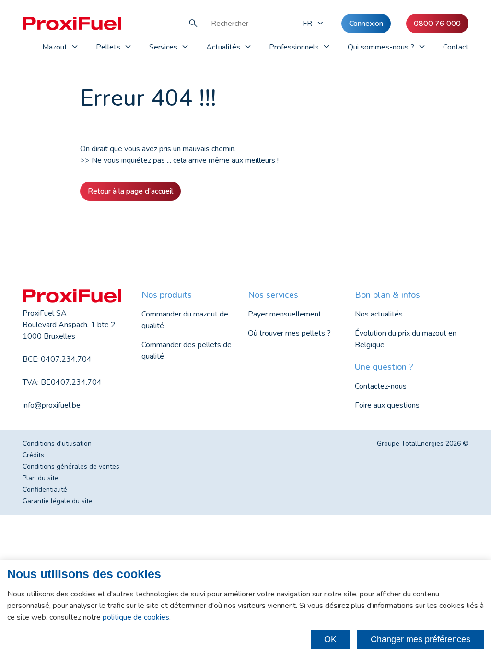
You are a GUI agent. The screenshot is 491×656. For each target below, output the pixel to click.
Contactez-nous (381, 386)
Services (163, 47)
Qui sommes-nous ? (381, 47)
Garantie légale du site (58, 501)
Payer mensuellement (284, 314)
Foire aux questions (387, 405)
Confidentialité (45, 489)
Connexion (366, 23)
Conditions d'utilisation (57, 443)
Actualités (223, 47)
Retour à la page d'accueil (130, 191)
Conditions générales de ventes (71, 466)
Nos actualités (379, 314)
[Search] (193, 23)
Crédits (33, 455)
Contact (455, 47)
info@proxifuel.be (52, 405)
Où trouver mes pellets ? (289, 333)
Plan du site (40, 478)
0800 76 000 (437, 23)
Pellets (108, 47)
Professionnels (294, 47)
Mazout (54, 47)
